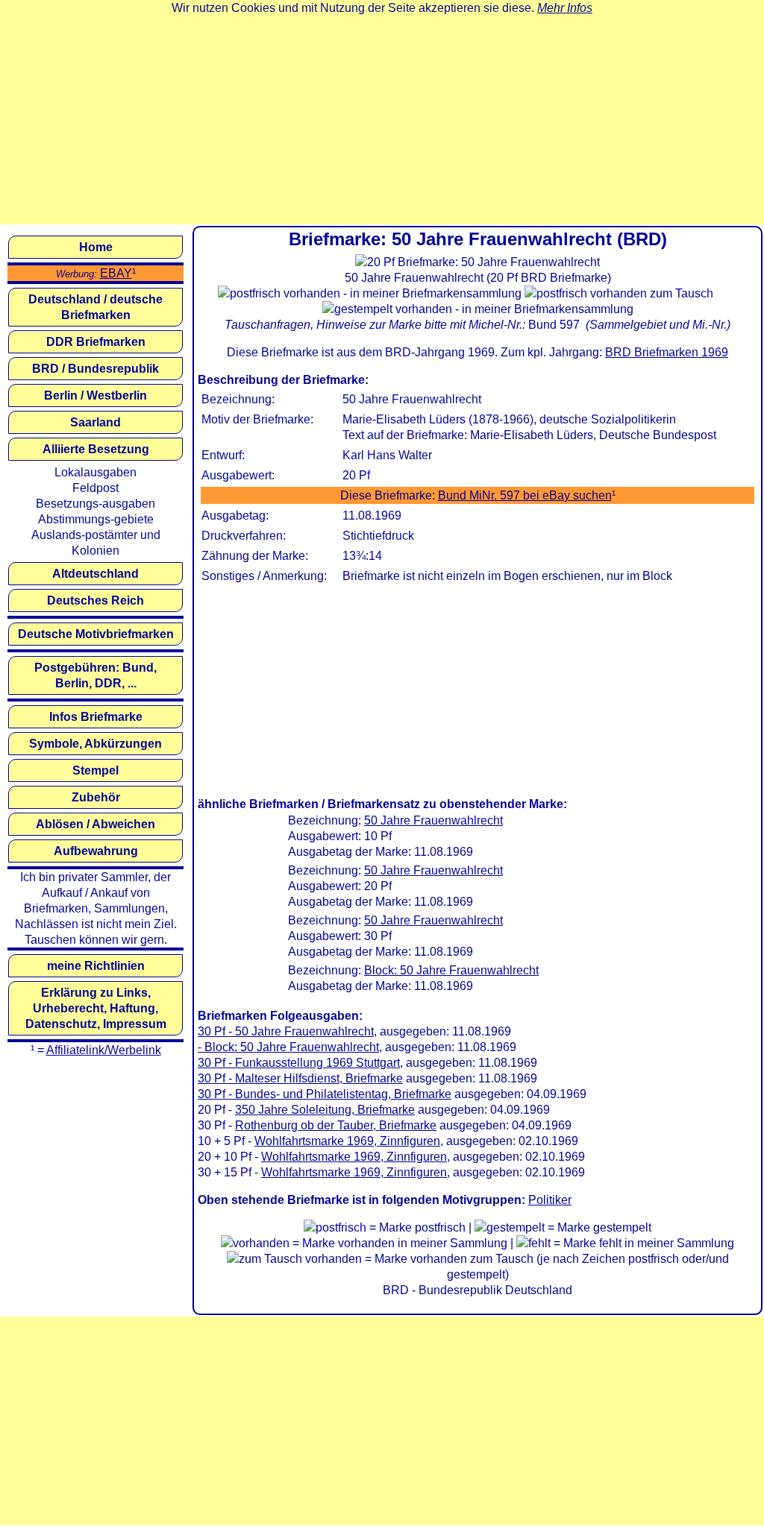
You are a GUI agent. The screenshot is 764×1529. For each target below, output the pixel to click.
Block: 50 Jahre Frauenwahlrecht (451, 970)
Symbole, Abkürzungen (95, 743)
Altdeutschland (95, 573)
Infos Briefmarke (96, 716)
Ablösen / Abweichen (95, 824)
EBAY (116, 273)
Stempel (95, 770)
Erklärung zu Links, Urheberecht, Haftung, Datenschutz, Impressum (95, 1008)
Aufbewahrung (96, 851)
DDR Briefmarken (95, 341)
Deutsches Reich (95, 600)
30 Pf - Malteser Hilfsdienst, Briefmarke (300, 1078)
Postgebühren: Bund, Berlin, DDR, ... (95, 675)
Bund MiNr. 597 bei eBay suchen (525, 495)
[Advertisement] (382, 120)
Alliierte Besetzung (96, 449)
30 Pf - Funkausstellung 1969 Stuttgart (299, 1062)
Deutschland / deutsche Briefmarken (95, 307)
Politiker (550, 1200)
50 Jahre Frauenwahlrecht (433, 820)
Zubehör (96, 797)
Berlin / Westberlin (95, 395)
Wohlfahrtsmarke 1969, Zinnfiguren (347, 1141)
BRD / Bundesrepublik (95, 368)
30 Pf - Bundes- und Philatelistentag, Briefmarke (324, 1094)
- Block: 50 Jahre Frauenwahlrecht (288, 1047)
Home (96, 247)
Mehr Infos (564, 7)
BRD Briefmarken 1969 (666, 352)
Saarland (95, 422)
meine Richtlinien (96, 965)
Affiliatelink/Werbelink (103, 1050)
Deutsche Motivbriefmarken (96, 634)
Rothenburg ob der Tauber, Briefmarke (335, 1125)
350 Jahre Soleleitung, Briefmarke (325, 1109)
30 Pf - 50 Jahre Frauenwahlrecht (286, 1031)
